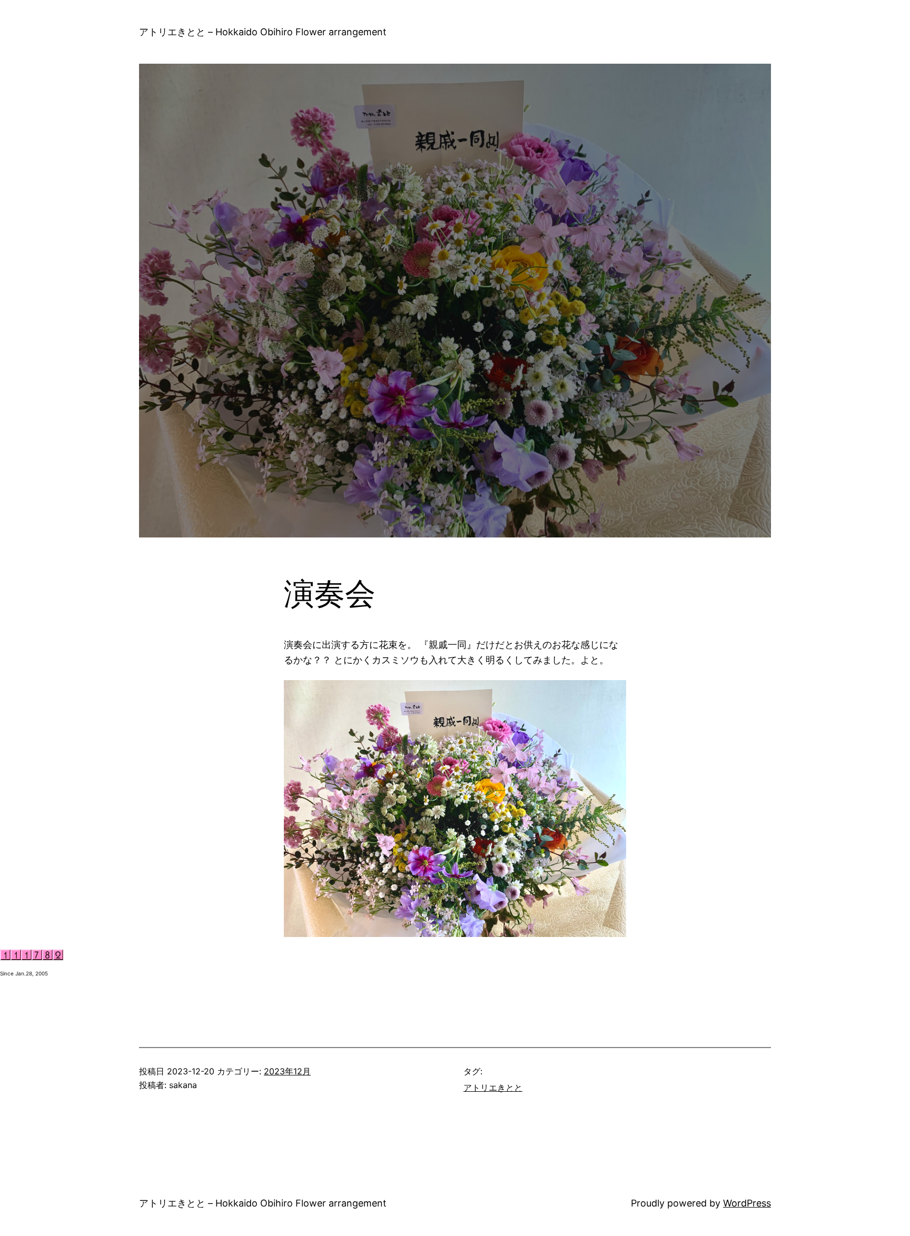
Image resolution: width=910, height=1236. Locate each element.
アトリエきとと (492, 1087)
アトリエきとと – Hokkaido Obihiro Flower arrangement (263, 31)
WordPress (747, 1203)
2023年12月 (287, 1071)
